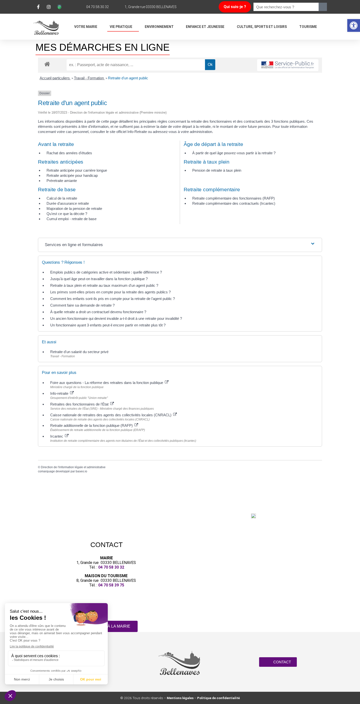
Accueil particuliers (55, 78)
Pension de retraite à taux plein (216, 170)
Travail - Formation (89, 78)
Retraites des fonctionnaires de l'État (79, 404)
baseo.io (81, 471)
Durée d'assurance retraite (68, 203)
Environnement (159, 27)
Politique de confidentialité (218, 698)
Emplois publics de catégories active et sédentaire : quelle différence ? (106, 272)
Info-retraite (59, 393)
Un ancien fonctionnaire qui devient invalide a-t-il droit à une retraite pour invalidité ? (116, 318)
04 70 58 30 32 (111, 567)
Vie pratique (121, 27)
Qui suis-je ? (235, 6)
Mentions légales (180, 698)
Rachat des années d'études (69, 153)
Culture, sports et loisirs (262, 27)
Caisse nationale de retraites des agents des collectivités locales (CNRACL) (111, 415)
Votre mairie (85, 27)
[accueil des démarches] (47, 63)
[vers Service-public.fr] (287, 65)
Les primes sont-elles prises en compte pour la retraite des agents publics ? (110, 292)
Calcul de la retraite (62, 198)
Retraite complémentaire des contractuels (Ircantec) (233, 203)
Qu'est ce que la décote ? (67, 214)
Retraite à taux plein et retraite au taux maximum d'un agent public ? (104, 285)
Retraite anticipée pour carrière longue (77, 170)
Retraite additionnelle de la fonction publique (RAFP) (92, 425)
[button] (353, 25)
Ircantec (57, 436)
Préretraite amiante (62, 181)
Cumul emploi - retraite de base (71, 219)
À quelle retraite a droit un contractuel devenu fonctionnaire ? (98, 312)
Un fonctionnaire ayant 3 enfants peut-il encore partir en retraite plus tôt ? (108, 325)
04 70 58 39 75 (111, 585)
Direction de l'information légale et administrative (73, 467)
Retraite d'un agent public (128, 78)
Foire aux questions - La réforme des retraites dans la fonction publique (107, 383)
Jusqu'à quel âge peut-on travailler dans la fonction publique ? (99, 279)
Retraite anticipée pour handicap (72, 175)
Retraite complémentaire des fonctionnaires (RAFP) (233, 198)
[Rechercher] (323, 7)
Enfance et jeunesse (205, 27)
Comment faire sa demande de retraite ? (82, 305)
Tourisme (308, 27)
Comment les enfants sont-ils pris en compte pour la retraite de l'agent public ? (112, 299)
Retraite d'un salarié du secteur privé (79, 352)
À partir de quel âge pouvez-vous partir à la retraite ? (234, 153)
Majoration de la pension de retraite (74, 208)
